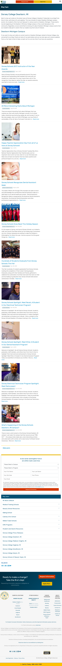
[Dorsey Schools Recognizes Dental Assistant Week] (11, 171)
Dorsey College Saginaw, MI (12, 545)
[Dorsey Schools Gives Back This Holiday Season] (11, 212)
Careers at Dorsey (57, 614)
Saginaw (18, 612)
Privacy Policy (22, 658)
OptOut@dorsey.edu (40, 486)
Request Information (31, 489)
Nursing (47, 603)
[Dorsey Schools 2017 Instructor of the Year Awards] (11, 55)
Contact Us (57, 607)
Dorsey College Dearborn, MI (8, 71)
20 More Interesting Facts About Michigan (18, 106)
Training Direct (33, 607)
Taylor (33, 604)
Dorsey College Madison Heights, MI (14, 541)
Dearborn (18, 605)
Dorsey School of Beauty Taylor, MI (14, 557)
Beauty (47, 607)
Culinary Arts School (9, 517)
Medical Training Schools (11, 504)
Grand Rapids (18, 608)
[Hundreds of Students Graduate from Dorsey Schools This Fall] (11, 249)
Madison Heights (18, 602)
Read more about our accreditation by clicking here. (31, 642)
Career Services (57, 605)
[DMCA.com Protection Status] (47, 654)
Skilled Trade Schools (10, 521)
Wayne (17, 614)
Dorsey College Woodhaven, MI (13, 549)
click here (38, 625)
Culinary (47, 605)
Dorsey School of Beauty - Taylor (46, 616)
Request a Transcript (57, 610)
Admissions (57, 601)
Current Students (6, 108)
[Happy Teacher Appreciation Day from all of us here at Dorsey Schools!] (11, 131)
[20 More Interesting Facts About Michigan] (11, 94)
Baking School (7, 512)
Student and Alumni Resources (13, 529)
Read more (21, 82)
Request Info (24, 1)
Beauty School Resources (11, 508)
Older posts (6, 448)
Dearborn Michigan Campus (13, 31)
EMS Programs (7, 525)
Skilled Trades (47, 610)
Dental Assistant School (7, 187)
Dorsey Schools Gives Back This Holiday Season (20, 224)
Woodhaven (18, 617)
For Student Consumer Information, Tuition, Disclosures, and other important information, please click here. (31, 622)
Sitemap (16, 658)
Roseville (18, 610)
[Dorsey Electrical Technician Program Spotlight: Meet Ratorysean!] (11, 372)
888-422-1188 (32, 664)
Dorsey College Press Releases (13, 533)
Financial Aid (57, 603)
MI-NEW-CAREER (8, 500)
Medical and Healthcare (47, 600)
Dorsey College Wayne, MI (11, 553)
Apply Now (42, 1)
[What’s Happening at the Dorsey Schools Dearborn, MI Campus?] (11, 414)
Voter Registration (9, 658)
